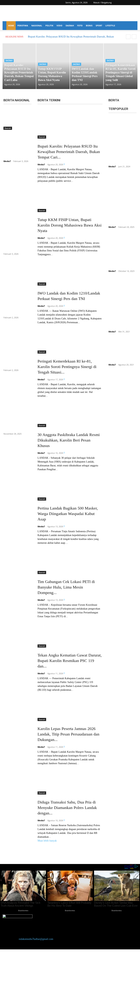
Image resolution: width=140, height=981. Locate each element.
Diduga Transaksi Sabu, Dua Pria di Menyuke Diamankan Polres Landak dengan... (67, 807)
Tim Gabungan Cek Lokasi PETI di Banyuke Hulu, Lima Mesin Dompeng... (66, 587)
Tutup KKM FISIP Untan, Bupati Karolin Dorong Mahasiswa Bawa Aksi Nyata (70, 225)
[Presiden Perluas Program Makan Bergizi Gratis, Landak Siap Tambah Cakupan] (17, 205)
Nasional (36, 25)
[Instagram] (128, 2)
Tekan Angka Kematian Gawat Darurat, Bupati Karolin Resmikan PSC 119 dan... (70, 660)
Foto (80, 25)
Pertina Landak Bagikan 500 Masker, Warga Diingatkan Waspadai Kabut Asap (68, 513)
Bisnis (89, 25)
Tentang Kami (13, 971)
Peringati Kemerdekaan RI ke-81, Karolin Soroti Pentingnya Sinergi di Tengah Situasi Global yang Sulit (120, 73)
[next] (134, 36)
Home (11, 25)
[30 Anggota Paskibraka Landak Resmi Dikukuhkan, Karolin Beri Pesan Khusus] (70, 412)
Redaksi (10, 967)
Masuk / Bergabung (102, 2)
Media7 (7, 161)
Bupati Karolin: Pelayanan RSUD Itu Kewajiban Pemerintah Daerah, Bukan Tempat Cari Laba (19, 73)
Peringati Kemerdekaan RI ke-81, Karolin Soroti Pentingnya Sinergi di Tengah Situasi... (67, 366)
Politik (49, 25)
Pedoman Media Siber (17, 962)
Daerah (70, 25)
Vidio (59, 25)
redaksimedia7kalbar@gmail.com (36, 939)
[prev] (128, 36)
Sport (99, 25)
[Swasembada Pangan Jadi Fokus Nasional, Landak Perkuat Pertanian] (17, 326)
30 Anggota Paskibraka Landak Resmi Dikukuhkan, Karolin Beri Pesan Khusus (69, 440)
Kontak (10, 958)
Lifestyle (110, 25)
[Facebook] (122, 2)
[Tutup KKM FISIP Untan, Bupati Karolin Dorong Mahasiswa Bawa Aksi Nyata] (70, 197)
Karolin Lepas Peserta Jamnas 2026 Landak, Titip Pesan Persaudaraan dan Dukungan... (68, 734)
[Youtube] (134, 2)
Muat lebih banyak (47, 840)
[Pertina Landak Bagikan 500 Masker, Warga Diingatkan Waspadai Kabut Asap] (70, 486)
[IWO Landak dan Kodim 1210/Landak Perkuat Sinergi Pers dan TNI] (70, 271)
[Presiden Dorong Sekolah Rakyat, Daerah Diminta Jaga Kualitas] (17, 119)
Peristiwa (22, 25)
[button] (117, 2)
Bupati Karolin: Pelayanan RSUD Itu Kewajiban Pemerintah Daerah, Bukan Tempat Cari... (69, 151)
